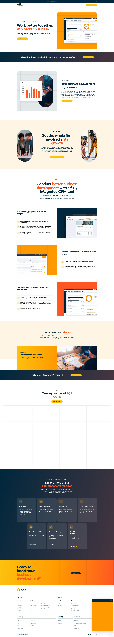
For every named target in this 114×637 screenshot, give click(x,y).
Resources (72, 4)
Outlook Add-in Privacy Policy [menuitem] (36, 621)
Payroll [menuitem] (31, 610)
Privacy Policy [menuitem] (33, 620)
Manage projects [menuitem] (20, 607)
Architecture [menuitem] (60, 603)
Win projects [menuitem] (19, 603)
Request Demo (88, 57)
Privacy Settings (20, 628)
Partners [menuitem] (32, 625)
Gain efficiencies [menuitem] (20, 612)
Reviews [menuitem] (59, 621)
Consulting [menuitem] (60, 607)
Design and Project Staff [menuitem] (76, 605)
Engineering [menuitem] (60, 605)
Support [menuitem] (18, 625)
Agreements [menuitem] (33, 623)
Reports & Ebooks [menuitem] (77, 621)
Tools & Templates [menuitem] (77, 626)
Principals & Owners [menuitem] (75, 603)
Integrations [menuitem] (32, 608)
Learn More (22, 519)
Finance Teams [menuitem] (74, 608)
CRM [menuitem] (31, 607)
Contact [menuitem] (18, 620)
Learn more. (62, 1)
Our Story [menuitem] (59, 620)
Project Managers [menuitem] (74, 607)
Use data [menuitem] (19, 610)
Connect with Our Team (57, 157)
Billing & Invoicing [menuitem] (33, 605)
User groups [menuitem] (76, 628)
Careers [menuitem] (18, 621)
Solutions (40, 4)
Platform (30, 4)
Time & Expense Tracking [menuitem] (46, 608)
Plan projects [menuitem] (19, 605)
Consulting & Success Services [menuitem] (80, 623)
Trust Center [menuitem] (33, 626)
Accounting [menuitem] (32, 603)
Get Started (75, 573)
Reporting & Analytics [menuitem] (45, 605)
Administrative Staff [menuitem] (75, 610)
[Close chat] (111, 600)
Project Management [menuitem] (45, 603)
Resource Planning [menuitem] (45, 607)
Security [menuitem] (18, 626)
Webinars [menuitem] (76, 620)
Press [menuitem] (18, 623)
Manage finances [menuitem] (20, 608)
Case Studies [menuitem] (60, 623)
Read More (24, 362)
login (83, 4)
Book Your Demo (91, 4)
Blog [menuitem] (75, 625)
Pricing (60, 4)
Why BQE (51, 4)
